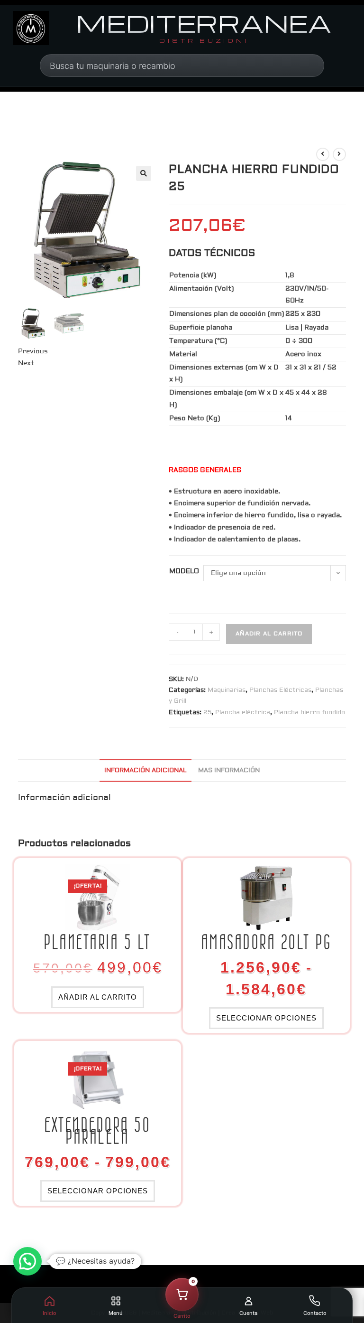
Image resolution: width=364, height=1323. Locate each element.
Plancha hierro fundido (309, 712)
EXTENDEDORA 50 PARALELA (98, 1131)
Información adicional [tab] (145, 770)
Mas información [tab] (229, 770)
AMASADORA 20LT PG (266, 942)
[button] (143, 173)
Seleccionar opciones (266, 1018)
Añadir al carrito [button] (97, 997)
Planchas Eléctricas (280, 690)
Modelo (184, 571)
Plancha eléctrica (242, 712)
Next (26, 363)
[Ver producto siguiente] (339, 154)
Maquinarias (227, 690)
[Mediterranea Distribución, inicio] (31, 28)
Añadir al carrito (269, 633)
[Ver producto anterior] (322, 154)
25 (207, 712)
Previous (33, 351)
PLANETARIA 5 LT (97, 942)
